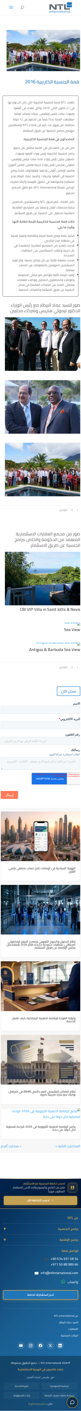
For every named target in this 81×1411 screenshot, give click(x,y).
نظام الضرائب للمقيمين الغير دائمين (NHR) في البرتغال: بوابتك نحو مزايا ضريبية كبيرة (42, 1093)
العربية (41, 1403)
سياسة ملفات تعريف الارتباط (59, 1395)
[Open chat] (72, 1402)
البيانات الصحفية (69, 1335)
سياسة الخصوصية (59, 1386)
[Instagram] (30, 1345)
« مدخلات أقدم (11, 1146)
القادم (63, 510)
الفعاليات (73, 1328)
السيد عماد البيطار (68, 1322)
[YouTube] (21, 1345)
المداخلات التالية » (67, 1146)
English (32, 1403)
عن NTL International (66, 1315)
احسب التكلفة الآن (38, 1200)
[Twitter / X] (50, 1345)
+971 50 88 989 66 (64, 1264)
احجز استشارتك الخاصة (40, 1294)
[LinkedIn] (60, 1345)
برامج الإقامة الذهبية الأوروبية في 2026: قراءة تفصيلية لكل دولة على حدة (41, 1128)
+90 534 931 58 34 (64, 1259)
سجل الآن (68, 691)
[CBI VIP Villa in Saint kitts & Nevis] (42, 605)
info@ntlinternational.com (59, 1273)
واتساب (72, 1282)
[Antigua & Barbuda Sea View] (58, 645)
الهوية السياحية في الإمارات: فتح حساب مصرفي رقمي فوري (42, 869)
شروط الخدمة (21, 1386)
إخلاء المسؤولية (21, 1395)
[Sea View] (72, 625)
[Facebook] (40, 1345)
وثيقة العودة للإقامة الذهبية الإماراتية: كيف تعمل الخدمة (44, 1019)
